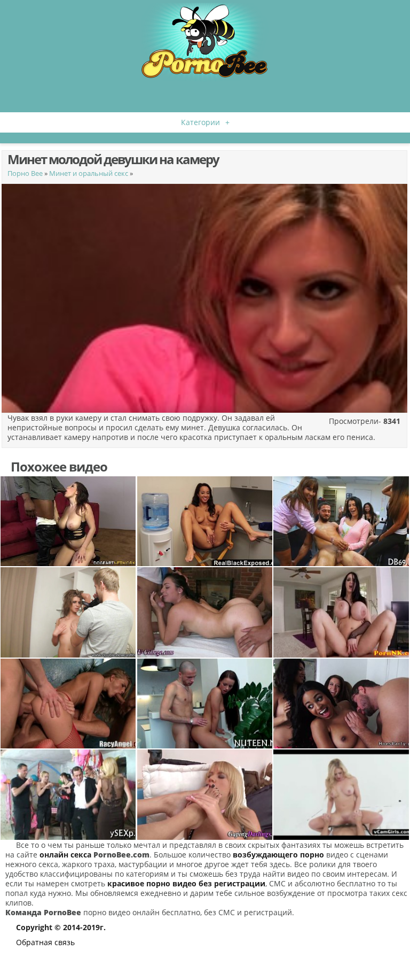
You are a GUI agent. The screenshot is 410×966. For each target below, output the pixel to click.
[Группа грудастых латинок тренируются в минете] (341, 703)
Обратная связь (45, 942)
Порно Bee (25, 173)
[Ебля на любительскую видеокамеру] (68, 612)
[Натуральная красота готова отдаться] (341, 794)
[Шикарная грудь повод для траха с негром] (68, 521)
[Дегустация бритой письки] (205, 703)
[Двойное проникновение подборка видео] (68, 703)
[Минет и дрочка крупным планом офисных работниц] (341, 521)
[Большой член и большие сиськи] (341, 612)
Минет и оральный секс (88, 173)
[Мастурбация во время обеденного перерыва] (205, 521)
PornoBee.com (121, 854)
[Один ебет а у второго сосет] (205, 612)
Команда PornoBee (43, 912)
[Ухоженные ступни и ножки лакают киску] (205, 794)
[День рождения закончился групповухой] (68, 794)
